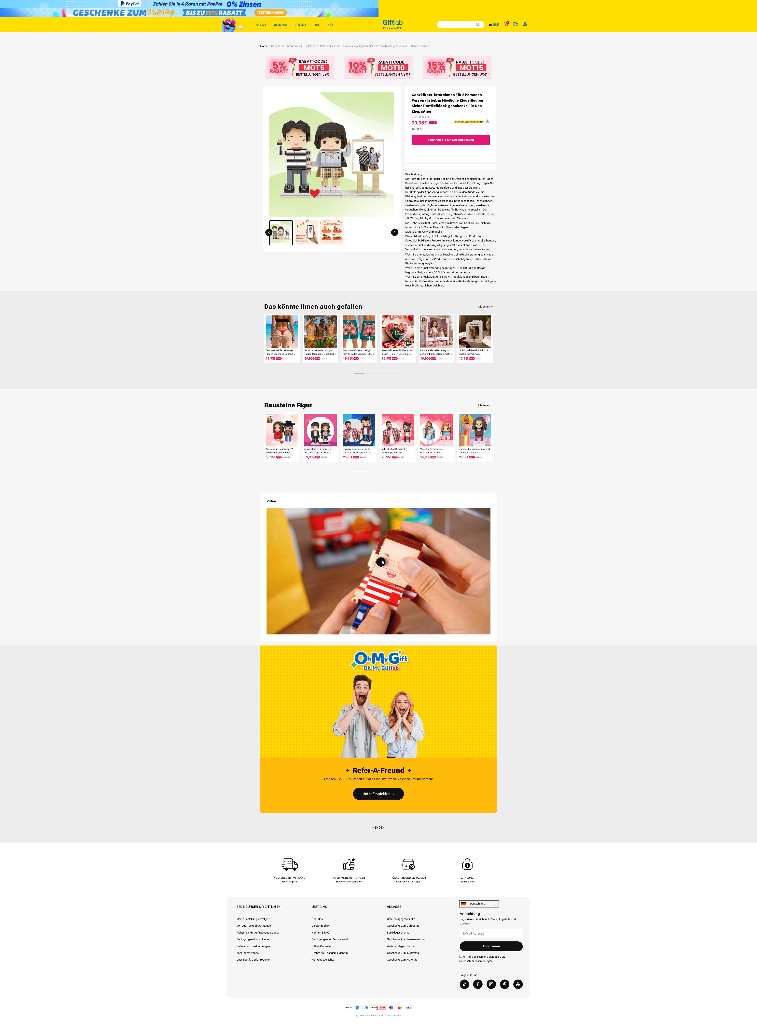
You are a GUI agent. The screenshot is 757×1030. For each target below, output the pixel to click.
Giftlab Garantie (321, 946)
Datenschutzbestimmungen (253, 946)
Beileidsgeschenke (398, 932)
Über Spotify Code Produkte (253, 959)
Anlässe (394, 907)
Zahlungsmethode (248, 952)
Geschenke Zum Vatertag (402, 959)
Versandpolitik (320, 925)
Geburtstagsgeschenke (401, 919)
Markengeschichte (323, 959)
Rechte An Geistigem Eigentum (330, 952)
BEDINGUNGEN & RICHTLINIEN (259, 907)
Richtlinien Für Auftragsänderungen (258, 932)
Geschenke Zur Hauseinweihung (406, 939)
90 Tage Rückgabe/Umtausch (254, 925)
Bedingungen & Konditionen (253, 939)
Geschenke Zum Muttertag (403, 952)
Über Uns (319, 907)
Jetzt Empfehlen (376, 794)
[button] (268, 232)
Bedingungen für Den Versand (330, 939)
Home (264, 46)
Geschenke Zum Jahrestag (403, 925)
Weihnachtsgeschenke (400, 946)
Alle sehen (484, 306)
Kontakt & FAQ (320, 932)
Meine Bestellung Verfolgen (253, 919)
